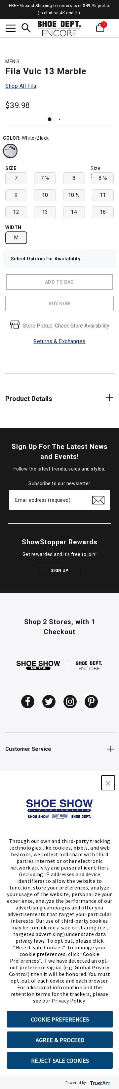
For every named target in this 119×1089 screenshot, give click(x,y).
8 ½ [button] (103, 178)
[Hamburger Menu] (11, 29)
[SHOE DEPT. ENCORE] (89, 665)
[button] (108, 782)
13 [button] (45, 212)
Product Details (28, 399)
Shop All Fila (20, 86)
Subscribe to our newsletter (59, 483)
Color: (12, 138)
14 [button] (74, 212)
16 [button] (103, 212)
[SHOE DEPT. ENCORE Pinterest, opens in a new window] (91, 701)
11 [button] (103, 195)
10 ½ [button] (74, 195)
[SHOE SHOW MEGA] (38, 665)
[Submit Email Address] (98, 500)
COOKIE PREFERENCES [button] (60, 1019)
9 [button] (16, 195)
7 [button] (16, 178)
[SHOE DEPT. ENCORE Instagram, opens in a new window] (70, 701)
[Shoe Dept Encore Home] (59, 28)
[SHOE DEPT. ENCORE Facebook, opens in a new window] (27, 701)
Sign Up (59, 570)
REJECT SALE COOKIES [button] (60, 1060)
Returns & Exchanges (59, 341)
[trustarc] (99, 1082)
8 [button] (74, 178)
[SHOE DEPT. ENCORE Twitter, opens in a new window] (49, 701)
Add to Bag (59, 282)
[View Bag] (110, 27)
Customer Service (28, 749)
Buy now (59, 303)
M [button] (16, 237)
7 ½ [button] (45, 178)
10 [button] (45, 195)
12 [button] (16, 212)
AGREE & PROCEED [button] (60, 1040)
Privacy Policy (68, 1000)
